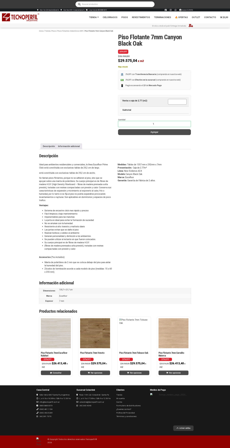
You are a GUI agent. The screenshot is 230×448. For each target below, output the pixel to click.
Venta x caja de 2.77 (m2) (134, 101)
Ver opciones (96, 373)
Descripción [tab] (49, 146)
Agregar (154, 132)
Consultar (57, 373)
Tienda (93, 17)
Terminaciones (162, 17)
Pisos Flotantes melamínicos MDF (70, 31)
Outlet (196, 17)
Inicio (41, 31)
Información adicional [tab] (69, 146)
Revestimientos (141, 17)
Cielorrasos (110, 17)
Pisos (124, 17)
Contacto (210, 17)
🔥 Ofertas (181, 17)
